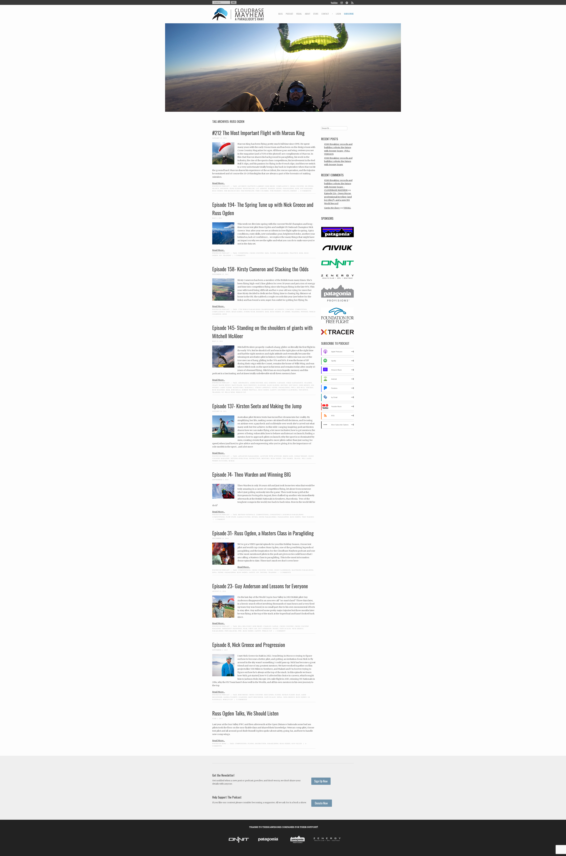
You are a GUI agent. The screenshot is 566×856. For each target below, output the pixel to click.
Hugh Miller (249, 188)
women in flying (219, 461)
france (215, 188)
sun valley (297, 743)
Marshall (249, 387)
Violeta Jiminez (290, 191)
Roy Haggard (306, 188)
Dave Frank (237, 385)
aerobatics (243, 383)
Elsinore (262, 385)
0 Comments (305, 191)
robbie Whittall (249, 390)
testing (263, 572)
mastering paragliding (302, 570)
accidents (279, 309)
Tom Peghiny (275, 191)
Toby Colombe (262, 191)
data (267, 253)
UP (223, 392)
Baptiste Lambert (256, 186)
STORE (315, 13)
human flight (288, 695)
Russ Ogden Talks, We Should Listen (245, 713)
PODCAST (289, 13)
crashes (308, 383)
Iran (298, 695)
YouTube (334, 2)
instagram (341, 2)
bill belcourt (244, 626)
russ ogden (217, 191)
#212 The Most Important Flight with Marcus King (258, 133)
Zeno (224, 314)
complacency (282, 186)
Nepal (279, 697)
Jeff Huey (293, 385)
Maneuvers (238, 387)
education (269, 695)
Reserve (260, 312)
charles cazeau (270, 626)
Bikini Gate (288, 456)
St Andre (286, 312)
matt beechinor (255, 697)
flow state (231, 517)
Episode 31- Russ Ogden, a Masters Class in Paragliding (263, 533)
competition (301, 309)
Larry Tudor (226, 387)
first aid (253, 628)
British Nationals (246, 515)
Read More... (218, 183)
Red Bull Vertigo (305, 387)
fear (245, 628)
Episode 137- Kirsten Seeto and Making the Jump (257, 406)
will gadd (306, 458)
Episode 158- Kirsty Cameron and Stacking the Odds (260, 269)
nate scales (285, 628)
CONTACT (325, 13)
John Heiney (304, 385)
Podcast (225, 186)
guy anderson (265, 628)
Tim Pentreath (247, 191)
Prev (228, 839)
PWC (240, 631)
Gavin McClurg (332, 208)
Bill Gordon (270, 383)
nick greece (297, 628)
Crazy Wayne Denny (221, 385)
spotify (346, 2)
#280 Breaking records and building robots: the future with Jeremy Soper (338, 161)
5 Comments (241, 699)
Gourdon (224, 188)
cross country (297, 186)
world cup (241, 392)
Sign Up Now (321, 781)
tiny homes (288, 458)
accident (242, 186)
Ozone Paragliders (268, 517)
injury (275, 628)
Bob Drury (270, 186)
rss (352, 2)
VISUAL (299, 13)
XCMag (232, 461)
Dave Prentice (250, 385)
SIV (220, 255)
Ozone (279, 188)
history (284, 385)
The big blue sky (232, 191)
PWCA (293, 387)
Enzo (228, 312)
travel (297, 458)
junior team (249, 312)
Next (338, 839)
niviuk (255, 517)
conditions (243, 253)
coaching (290, 309)
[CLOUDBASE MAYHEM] (238, 17)
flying (273, 253)
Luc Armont (261, 188)
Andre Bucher (256, 383)
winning (304, 312)
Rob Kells (236, 390)
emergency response (232, 628)
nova (214, 572)
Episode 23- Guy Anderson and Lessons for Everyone (260, 586)
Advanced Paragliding (248, 456)
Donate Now (321, 803)
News (224, 743)
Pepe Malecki (231, 631)
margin (271, 188)
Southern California (288, 390)
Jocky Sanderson (282, 570)
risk (297, 188)
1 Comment (220, 519)
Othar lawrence (263, 387)
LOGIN (338, 13)
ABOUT (307, 13)
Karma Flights (230, 697)
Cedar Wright (300, 456)
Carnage (281, 383)
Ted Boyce (303, 390)
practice (294, 253)
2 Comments (240, 255)
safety (273, 390)
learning (243, 697)
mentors (265, 458)
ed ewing (309, 186)
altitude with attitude (271, 456)
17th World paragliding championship (256, 309)
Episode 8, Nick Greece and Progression (248, 644)
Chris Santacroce (294, 383)
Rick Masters (218, 390)
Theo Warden (308, 517)
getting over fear (239, 458)
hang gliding (236, 188)
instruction (254, 458)
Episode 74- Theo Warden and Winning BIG (251, 474)
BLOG (280, 13)
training (227, 255)
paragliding (288, 188)
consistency (276, 515)
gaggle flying (244, 517)
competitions (262, 515)
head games (237, 312)
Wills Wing (230, 392)
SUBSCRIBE (349, 13)
